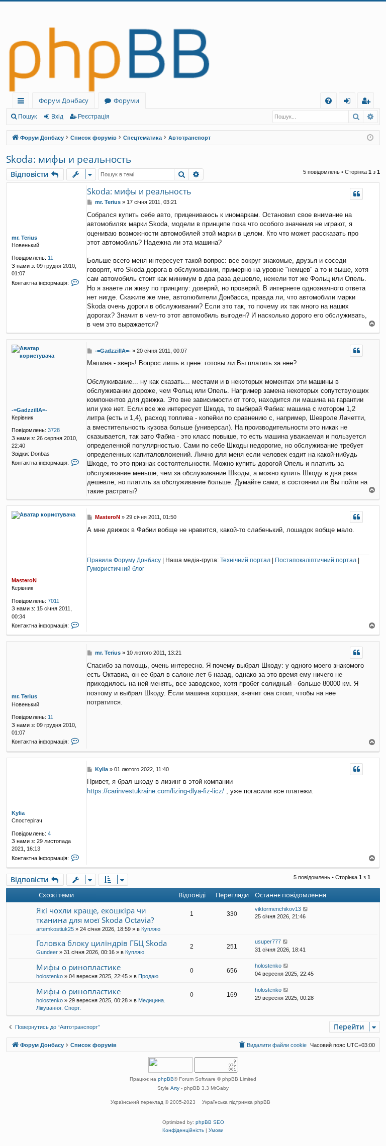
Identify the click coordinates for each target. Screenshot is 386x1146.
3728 (54, 430)
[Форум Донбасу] (193, 47)
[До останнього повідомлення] (306, 909)
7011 (53, 601)
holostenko (49, 976)
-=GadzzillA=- (29, 410)
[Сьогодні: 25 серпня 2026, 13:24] (370, 138)
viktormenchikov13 (278, 909)
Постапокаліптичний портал (315, 560)
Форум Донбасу (63, 100)
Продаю (148, 976)
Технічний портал (245, 560)
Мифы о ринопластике (78, 967)
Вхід (57, 116)
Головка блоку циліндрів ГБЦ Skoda (101, 943)
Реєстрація (94, 116)
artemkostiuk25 (55, 929)
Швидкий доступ (23, 102)
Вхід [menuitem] (350, 102)
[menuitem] (328, 101)
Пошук (27, 116)
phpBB (166, 1079)
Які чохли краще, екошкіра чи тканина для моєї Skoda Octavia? (95, 915)
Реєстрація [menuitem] (367, 102)
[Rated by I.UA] (170, 1066)
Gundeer (47, 952)
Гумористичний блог (115, 568)
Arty (174, 1088)
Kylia (18, 813)
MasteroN (24, 580)
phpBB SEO (210, 1122)
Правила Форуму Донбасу (124, 560)
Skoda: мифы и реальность (68, 159)
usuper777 (268, 942)
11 (50, 258)
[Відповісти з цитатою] (356, 194)
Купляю (150, 929)
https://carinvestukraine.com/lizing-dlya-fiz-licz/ (155, 791)
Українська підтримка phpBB (236, 1102)
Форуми (126, 100)
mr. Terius (24, 238)
